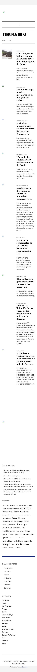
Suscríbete (7, 581)
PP (21, 534)
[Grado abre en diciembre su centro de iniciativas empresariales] (7, 189)
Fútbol (4, 525)
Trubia (4, 626)
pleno (16, 534)
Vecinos (5, 547)
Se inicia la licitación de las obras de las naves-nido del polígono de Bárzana (24, 312)
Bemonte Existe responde (12, 476)
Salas (21, 537)
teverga (6, 544)
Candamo (24, 511)
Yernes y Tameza (14, 547)
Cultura (14, 518)
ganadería (11, 524)
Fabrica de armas (8, 521)
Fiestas (26, 521)
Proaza (26, 534)
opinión (5, 534)
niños (21, 531)
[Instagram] (14, 657)
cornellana (27, 515)
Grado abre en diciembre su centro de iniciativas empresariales (24, 193)
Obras (27, 531)
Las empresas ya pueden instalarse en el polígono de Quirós (25, 95)
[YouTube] (20, 657)
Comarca (7, 571)
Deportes (21, 518)
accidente (6, 505)
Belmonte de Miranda (11, 511)
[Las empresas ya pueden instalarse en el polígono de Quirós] (7, 90)
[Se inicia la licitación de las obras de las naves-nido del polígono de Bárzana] (7, 306)
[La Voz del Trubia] (18, 12)
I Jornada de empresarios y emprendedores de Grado (24, 161)
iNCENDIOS (17, 528)
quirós (5, 537)
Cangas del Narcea (8, 635)
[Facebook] (11, 657)
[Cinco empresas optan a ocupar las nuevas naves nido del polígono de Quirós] (7, 54)
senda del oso (18, 541)
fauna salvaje (18, 521)
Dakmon (24, 667)
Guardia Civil (7, 528)
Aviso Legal (7, 661)
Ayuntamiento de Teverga (11, 508)
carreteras (20, 515)
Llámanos (7, 588)
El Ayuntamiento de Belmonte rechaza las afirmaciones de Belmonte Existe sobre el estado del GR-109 (17, 492)
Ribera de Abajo (7, 615)
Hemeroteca (8, 568)
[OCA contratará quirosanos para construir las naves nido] (7, 279)
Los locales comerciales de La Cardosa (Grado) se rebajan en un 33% (24, 247)
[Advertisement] (18, 401)
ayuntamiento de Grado (24, 505)
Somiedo (28, 540)
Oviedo (11, 534)
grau (25, 524)
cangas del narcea (9, 515)
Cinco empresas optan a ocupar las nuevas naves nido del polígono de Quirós (25, 59)
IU (23, 527)
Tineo (13, 544)
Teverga (5, 623)
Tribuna (6, 575)
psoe (32, 534)
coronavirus (6, 518)
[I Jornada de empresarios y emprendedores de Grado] (7, 158)
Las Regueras (8, 530)
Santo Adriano (6, 620)
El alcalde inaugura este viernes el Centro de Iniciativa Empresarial (25, 128)
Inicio (4, 40)
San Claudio (6, 618)
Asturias (12, 505)
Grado (19, 524)
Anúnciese (7, 578)
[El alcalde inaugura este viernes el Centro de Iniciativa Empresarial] (7, 124)
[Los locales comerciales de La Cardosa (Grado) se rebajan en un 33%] (7, 241)
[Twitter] (17, 657)
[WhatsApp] (26, 657)
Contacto (7, 585)
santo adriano (8, 541)
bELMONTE (25, 508)
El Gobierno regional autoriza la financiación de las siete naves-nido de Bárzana (25, 358)
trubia (19, 544)
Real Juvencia (13, 538)
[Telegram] (23, 657)
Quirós (4, 612)
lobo (17, 531)
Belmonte (5, 632)
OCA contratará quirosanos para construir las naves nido (24, 283)
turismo (26, 544)
